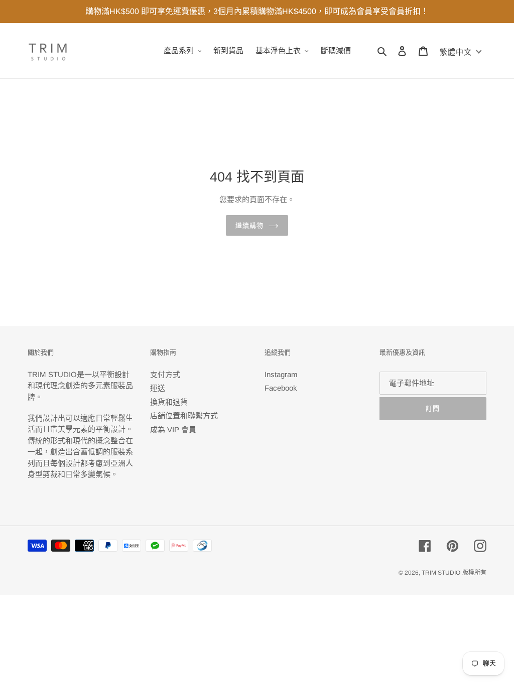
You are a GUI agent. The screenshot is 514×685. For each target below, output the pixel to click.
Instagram (281, 374)
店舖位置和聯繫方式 (184, 415)
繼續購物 (249, 225)
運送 (157, 388)
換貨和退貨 (169, 402)
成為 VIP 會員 (173, 429)
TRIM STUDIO (441, 572)
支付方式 (165, 374)
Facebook (281, 388)
